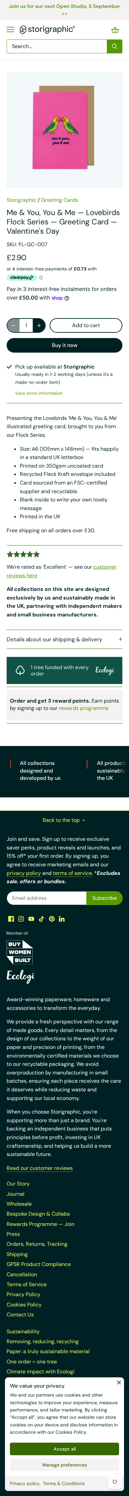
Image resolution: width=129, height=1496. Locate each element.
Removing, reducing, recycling (43, 1341)
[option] (64, 130)
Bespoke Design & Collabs (38, 1213)
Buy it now (64, 345)
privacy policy (24, 873)
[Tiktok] (41, 918)
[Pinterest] (52, 918)
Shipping (17, 1254)
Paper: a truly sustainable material (48, 1351)
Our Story (18, 1183)
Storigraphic (21, 200)
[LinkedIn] (61, 918)
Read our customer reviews (40, 1168)
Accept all (65, 1449)
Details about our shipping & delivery (54, 639)
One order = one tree (32, 1361)
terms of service (72, 873)
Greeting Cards (59, 200)
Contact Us (20, 1314)
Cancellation (22, 1274)
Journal (15, 1193)
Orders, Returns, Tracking (37, 1243)
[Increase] (39, 325)
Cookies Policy (71, 1432)
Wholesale (19, 1203)
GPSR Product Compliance (39, 1264)
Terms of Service (27, 1284)
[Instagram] (21, 918)
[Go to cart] (115, 30)
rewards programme (83, 708)
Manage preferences (64, 1465)
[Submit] (114, 46)
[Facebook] (11, 918)
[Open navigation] (10, 29)
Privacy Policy (23, 1294)
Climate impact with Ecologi (40, 1371)
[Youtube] (31, 918)
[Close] (119, 1382)
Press (13, 1234)
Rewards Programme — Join (40, 1224)
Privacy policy (25, 1483)
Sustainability (23, 1331)
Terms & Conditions (64, 1483)
